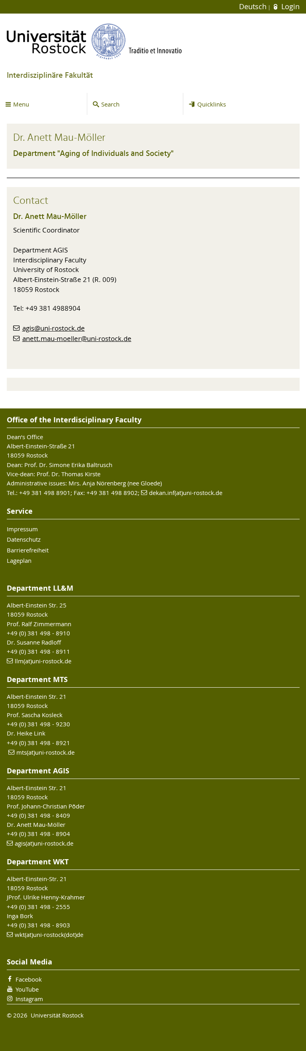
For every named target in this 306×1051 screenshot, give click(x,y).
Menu (21, 104)
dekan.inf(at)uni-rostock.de (185, 493)
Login (289, 6)
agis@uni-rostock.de (53, 328)
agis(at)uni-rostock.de (44, 843)
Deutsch (254, 6)
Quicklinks (211, 104)
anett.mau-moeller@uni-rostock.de (76, 338)
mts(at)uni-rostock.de (45, 752)
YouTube (27, 989)
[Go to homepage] (94, 41)
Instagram (29, 999)
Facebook (29, 979)
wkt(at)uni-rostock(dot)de (49, 935)
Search (110, 104)
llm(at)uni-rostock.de (43, 661)
